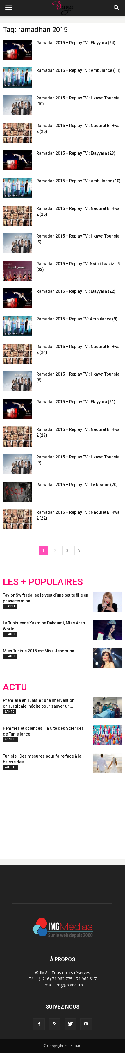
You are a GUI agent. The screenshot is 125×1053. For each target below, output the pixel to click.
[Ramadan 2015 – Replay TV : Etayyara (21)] (17, 409)
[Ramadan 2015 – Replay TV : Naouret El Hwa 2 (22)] (17, 519)
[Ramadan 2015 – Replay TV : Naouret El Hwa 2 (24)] (17, 354)
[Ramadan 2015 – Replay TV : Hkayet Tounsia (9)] (17, 243)
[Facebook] (39, 1024)
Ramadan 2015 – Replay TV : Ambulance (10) (78, 181)
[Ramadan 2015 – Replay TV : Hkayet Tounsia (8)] (17, 381)
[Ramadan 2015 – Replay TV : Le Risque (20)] (17, 492)
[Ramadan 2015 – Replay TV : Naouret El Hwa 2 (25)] (17, 216)
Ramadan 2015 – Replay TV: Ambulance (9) (76, 319)
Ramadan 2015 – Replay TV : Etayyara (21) (75, 401)
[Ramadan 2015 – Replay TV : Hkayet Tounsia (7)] (17, 464)
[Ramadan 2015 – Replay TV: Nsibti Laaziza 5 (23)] (17, 271)
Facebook (14, 811)
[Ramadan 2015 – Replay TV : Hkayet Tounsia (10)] (17, 105)
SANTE (9, 711)
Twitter (36, 811)
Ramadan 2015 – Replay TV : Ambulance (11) (78, 70)
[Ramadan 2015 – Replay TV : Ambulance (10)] (17, 188)
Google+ (79, 811)
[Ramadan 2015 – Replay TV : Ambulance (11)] (17, 77)
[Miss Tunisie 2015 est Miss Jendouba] (107, 658)
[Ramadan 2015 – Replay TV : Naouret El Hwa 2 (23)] (17, 436)
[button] (117, 8)
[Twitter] (70, 1024)
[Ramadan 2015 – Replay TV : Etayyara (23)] (17, 160)
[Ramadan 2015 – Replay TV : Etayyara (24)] (17, 50)
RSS (57, 811)
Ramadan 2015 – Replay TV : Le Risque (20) (77, 484)
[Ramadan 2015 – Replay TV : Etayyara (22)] (17, 298)
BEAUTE (10, 634)
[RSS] (54, 1024)
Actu (15, 687)
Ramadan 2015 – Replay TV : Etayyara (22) (75, 291)
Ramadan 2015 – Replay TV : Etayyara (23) (75, 153)
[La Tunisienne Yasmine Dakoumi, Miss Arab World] (107, 630)
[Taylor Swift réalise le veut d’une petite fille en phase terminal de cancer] (107, 602)
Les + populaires (43, 581)
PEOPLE (10, 606)
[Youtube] (86, 1024)
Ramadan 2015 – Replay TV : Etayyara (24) (75, 42)
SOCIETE (10, 739)
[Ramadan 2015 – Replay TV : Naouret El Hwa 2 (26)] (17, 133)
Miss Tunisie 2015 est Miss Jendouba (38, 651)
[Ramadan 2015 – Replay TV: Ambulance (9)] (17, 326)
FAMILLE (10, 767)
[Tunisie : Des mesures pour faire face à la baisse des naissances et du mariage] (107, 763)
